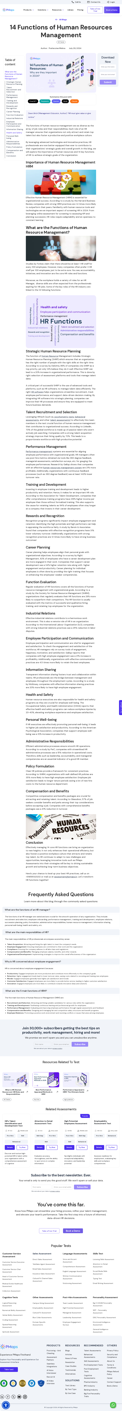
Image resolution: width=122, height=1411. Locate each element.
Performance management (39, 451)
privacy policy (57, 1048)
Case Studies (70, 1366)
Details (10, 1147)
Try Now (22, 1147)
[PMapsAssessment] (13, 1397)
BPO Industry (89, 1386)
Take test (9, 1369)
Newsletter (70, 1362)
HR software (37, 392)
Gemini (56, 101)
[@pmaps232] (19, 1397)
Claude (74, 101)
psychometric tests (64, 416)
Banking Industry (91, 1390)
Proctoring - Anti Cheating (54, 1352)
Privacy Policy (113, 1350)
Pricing (80, 10)
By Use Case (70, 1393)
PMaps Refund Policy (113, 1372)
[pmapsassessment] (25, 1397)
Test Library (70, 1385)
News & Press (71, 1358)
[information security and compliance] (4, 1383)
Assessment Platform (52, 1358)
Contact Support (114, 1382)
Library (71, 10)
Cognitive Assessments (89, 1376)
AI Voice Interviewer (51, 1371)
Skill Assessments (91, 1361)
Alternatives (70, 1374)
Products (53, 1345)
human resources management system (62, 467)
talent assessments (60, 420)
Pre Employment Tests (93, 1365)
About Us (111, 1361)
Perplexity (45, 101)
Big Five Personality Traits (92, 1395)
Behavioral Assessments (89, 1356)
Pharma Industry (91, 1382)
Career (110, 1378)
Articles (68, 1354)
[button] (29, 10)
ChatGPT (33, 101)
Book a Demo (112, 1386)
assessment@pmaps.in (65, 876)
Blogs (67, 1350)
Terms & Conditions (111, 1366)
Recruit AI (51, 1377)
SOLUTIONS (72, 1380)
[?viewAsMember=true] (2, 1397)
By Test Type (70, 1389)
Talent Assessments (92, 1350)
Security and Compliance (112, 1356)
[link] (10, 10)
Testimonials (70, 1370)
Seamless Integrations (52, 1365)
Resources (72, 1345)
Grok (65, 101)
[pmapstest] (8, 1397)
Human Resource (50, 356)
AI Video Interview (50, 1382)
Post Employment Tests (91, 1370)
